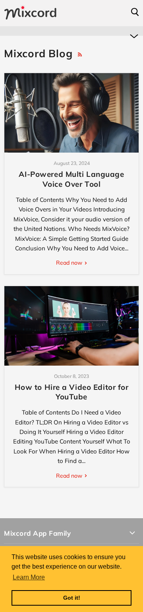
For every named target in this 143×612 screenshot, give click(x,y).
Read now (70, 262)
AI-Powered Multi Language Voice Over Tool (71, 178)
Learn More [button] (29, 577)
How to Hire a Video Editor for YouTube (72, 391)
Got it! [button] (71, 598)
